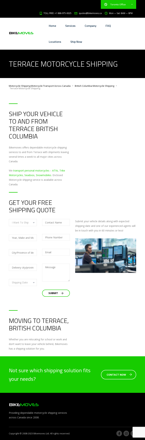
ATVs (55, 170)
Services (70, 26)
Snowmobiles (43, 175)
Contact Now (116, 374)
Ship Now (76, 42)
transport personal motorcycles (31, 170)
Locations (55, 42)
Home (52, 26)
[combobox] (23, 222)
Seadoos (29, 175)
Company (90, 26)
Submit (53, 293)
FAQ (108, 26)
